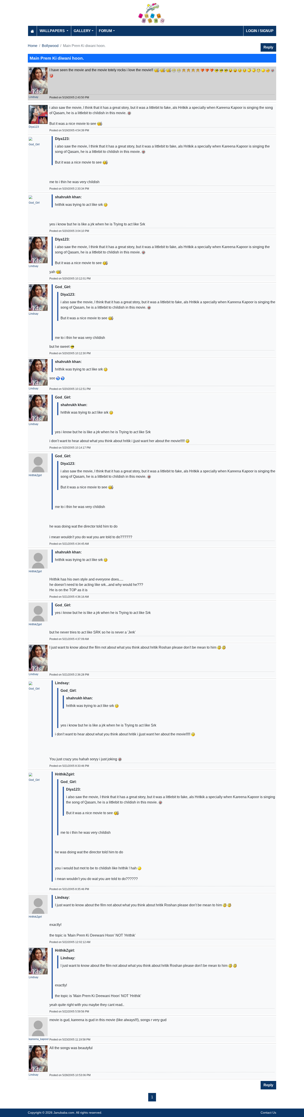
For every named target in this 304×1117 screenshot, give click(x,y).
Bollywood (50, 46)
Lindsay (33, 97)
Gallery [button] (82, 31)
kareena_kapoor (39, 1039)
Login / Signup (260, 31)
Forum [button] (105, 31)
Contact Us (268, 1112)
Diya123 (34, 126)
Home (32, 46)
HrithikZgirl (35, 475)
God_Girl (34, 144)
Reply (268, 47)
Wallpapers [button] (53, 31)
